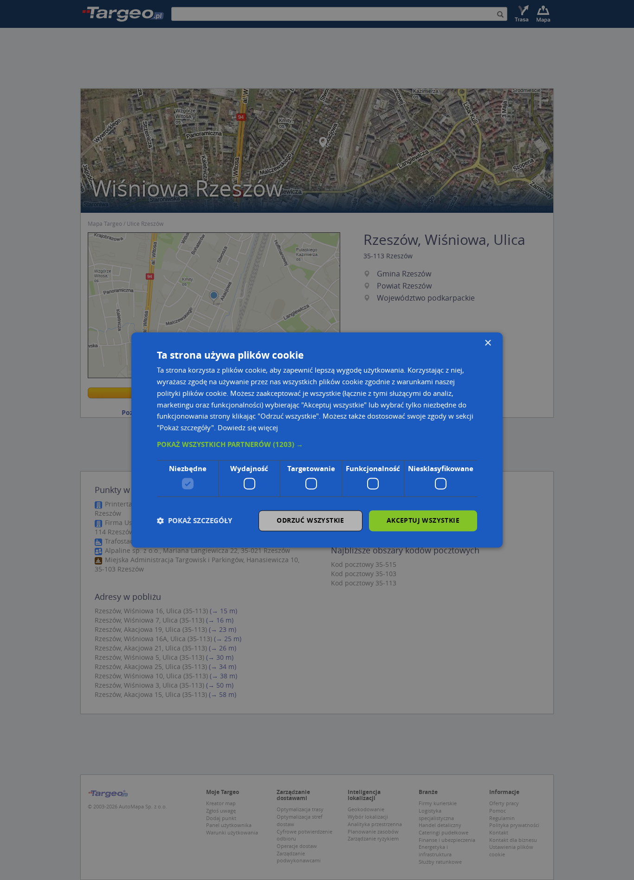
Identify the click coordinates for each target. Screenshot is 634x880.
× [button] (487, 343)
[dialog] (317, 439)
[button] (317, 444)
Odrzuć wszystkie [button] (310, 520)
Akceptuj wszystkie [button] (423, 520)
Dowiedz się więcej (248, 428)
